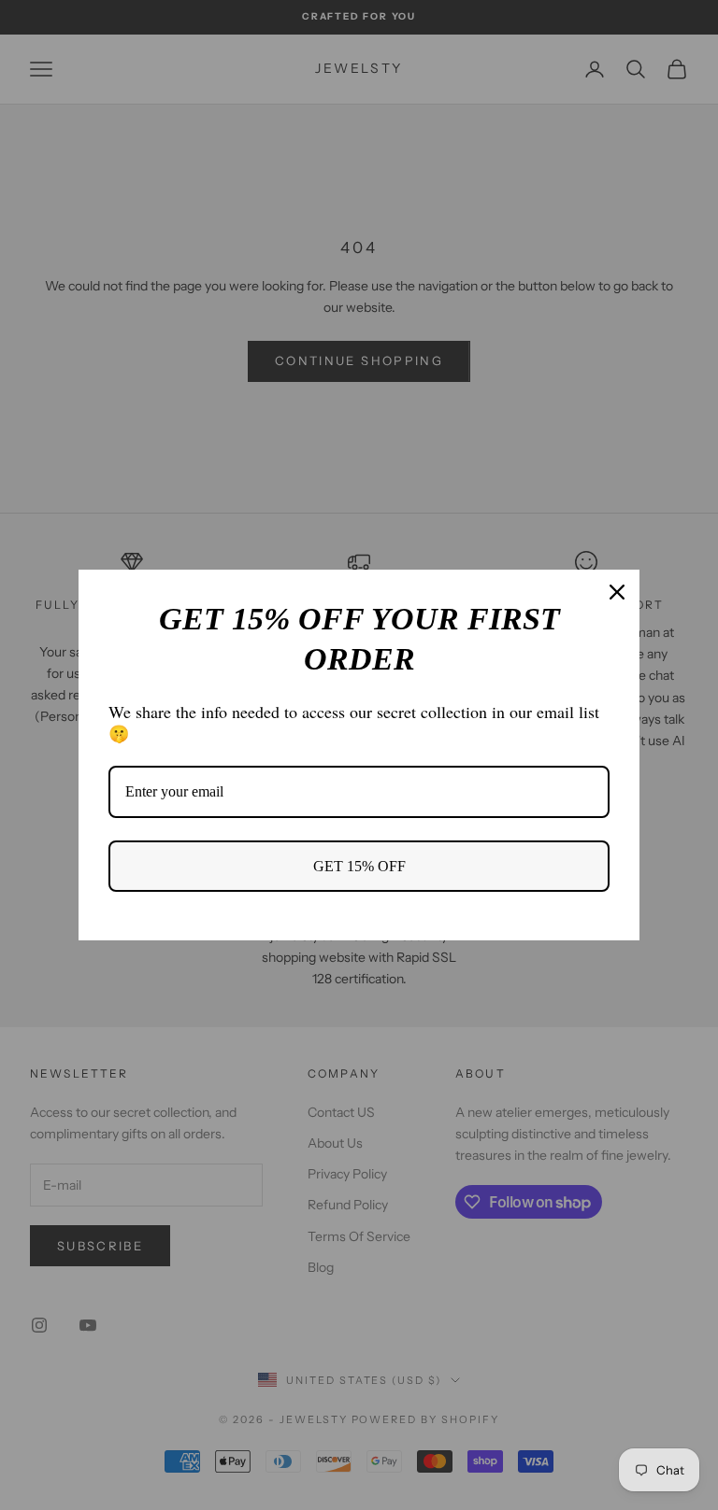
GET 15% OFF (359, 866)
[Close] (617, 592)
